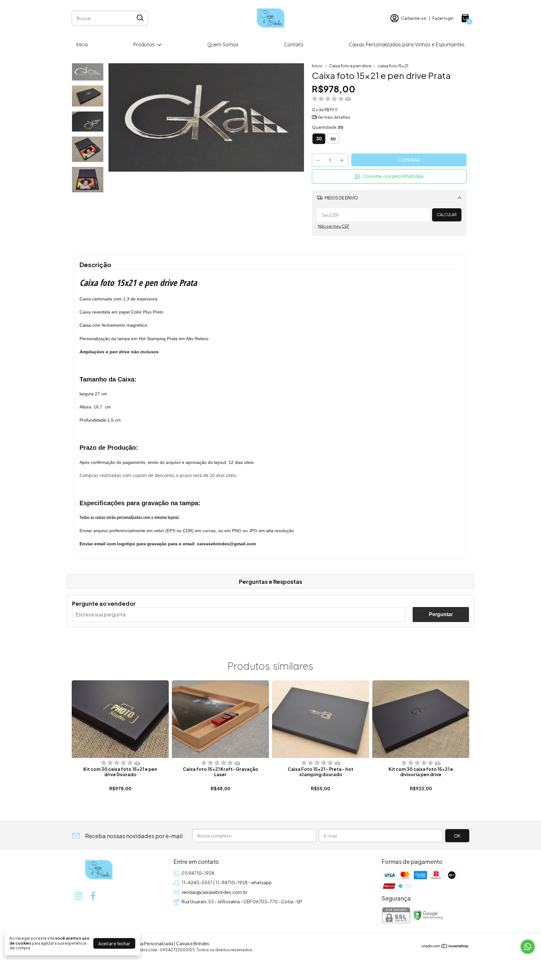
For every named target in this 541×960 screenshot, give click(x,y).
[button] (389, 176)
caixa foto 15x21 (393, 65)
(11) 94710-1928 (198, 873)
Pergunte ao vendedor (104, 603)
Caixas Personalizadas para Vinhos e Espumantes (407, 44)
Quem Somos (223, 44)
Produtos (144, 44)
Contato (293, 44)
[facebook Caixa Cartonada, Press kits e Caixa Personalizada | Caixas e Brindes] (93, 896)
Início (82, 44)
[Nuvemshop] (445, 947)
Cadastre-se (413, 18)
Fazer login (443, 18)
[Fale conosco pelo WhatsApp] (528, 947)
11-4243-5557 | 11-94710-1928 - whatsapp (227, 882)
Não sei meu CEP (333, 226)
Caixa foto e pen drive (350, 65)
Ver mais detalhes (333, 117)
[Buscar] (139, 18)
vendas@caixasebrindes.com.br (215, 892)
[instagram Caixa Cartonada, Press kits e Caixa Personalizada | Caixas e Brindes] (78, 896)
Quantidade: (327, 127)
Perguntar (441, 614)
